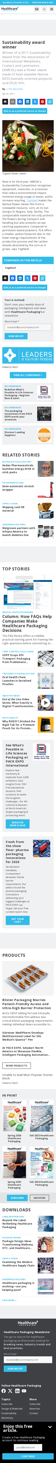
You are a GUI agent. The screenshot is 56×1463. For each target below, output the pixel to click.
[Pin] (42, 102)
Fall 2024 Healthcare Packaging (42, 1183)
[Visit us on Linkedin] (17, 1390)
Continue (28, 1456)
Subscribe (17, 1198)
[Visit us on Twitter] (10, 1390)
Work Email (12, 321)
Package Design (11, 1237)
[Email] (13, 102)
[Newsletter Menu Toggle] (37, 9)
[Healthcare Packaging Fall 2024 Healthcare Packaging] (41, 1162)
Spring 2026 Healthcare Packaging (14, 1138)
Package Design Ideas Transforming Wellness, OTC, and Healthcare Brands (18, 1244)
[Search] (44, 9)
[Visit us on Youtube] (24, 1390)
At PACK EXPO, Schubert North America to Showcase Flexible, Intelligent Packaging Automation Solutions (25, 1051)
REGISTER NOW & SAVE (17, 824)
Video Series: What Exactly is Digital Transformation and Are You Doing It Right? (17, 703)
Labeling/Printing (13, 1216)
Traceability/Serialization (18, 673)
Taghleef (32, 200)
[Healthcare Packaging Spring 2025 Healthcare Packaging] (14, 1162)
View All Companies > (28, 375)
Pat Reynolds (16, 89)
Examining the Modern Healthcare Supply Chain (18, 1263)
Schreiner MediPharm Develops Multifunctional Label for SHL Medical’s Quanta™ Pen (23, 1036)
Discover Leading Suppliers (15, 434)
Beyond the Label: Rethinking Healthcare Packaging (17, 1224)
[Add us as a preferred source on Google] (50, 102)
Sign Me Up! (16, 336)
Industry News (11, 695)
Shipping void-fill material (13, 509)
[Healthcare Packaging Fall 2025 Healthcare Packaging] (41, 1116)
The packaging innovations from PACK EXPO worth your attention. (18, 415)
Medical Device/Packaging (17, 612)
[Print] (5, 102)
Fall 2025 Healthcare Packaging (42, 1137)
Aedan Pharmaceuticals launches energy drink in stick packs (18, 469)
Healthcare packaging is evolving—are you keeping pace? (18, 1286)
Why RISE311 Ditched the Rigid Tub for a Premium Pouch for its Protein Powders (18, 725)
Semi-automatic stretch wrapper (18, 488)
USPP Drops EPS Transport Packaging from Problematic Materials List (16, 658)
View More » (9, 1300)
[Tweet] (35, 102)
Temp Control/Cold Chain (17, 651)
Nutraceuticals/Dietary (16, 461)
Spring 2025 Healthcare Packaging (14, 1184)
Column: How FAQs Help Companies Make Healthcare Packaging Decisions (27, 623)
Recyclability (10, 717)
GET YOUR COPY (17, 920)
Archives (39, 1198)
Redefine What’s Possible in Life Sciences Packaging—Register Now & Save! (19, 394)
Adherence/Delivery (14, 524)
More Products (16, 1065)
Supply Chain (10, 503)
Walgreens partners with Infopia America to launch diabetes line (18, 531)
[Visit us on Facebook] (3, 1390)
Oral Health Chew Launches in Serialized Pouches (16, 681)
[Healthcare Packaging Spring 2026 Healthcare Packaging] (14, 1116)
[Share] (20, 102)
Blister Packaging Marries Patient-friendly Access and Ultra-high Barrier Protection (26, 1004)
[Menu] (52, 9)
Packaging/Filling (13, 482)
